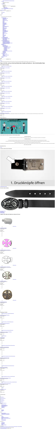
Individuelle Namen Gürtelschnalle (3, 367)
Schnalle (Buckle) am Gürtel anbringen (5, 413)
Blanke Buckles (4, 23)
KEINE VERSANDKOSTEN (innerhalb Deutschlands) (7, 8)
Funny (3, 27)
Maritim (3, 32)
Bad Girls (4, 21)
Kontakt (2, 416)
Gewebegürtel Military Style (3, 389)
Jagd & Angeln (4, 29)
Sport (3, 34)
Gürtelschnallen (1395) (4, 17)
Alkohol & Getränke (5, 19)
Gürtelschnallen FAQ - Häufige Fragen (5, 414)
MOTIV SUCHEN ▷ (2, 212)
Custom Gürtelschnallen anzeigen (6, 43)
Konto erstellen (5, 7)
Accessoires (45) (3, 53)
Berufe (3, 22)
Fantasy (3, 25)
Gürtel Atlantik (5, 47)
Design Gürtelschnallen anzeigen (6, 38)
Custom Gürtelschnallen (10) (4, 40)
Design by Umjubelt (5, 39)
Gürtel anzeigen (4, 52)
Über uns (2, 56)
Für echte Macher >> (2, 400)
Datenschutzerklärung (4, 419)
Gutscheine (4, 55)
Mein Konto (3, 410)
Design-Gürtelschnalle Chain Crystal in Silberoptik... (5, 383)
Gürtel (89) (3, 44)
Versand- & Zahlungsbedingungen (5, 417)
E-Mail (3, 5)
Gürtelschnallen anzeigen (5, 18)
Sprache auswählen (5, 2)
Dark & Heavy (4, 24)
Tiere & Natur (4, 35)
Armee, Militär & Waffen (5, 20)
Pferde (3, 33)
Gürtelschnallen (3, 422)
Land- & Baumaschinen (5, 31)
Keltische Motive (4, 30)
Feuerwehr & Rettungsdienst (6, 26)
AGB (2, 418)
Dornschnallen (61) (3, 406)
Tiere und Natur (3, 423)
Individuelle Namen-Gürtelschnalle (6, 42)
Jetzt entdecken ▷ (2, 211)
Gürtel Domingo (5, 49)
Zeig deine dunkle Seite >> (3, 398)
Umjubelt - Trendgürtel (5, 46)
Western (3, 36)
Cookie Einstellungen (4, 420)
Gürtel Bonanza (5, 50)
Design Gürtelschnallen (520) (4, 37)
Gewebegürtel (4, 51)
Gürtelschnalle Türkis (2, 337)
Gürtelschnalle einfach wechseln (3, 186)
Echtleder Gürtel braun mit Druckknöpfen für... (5, 323)
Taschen (3, 54)
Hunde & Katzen (4, 28)
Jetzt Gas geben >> (2, 399)
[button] (2, 13)
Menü (1, 58)
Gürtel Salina (5, 48)
